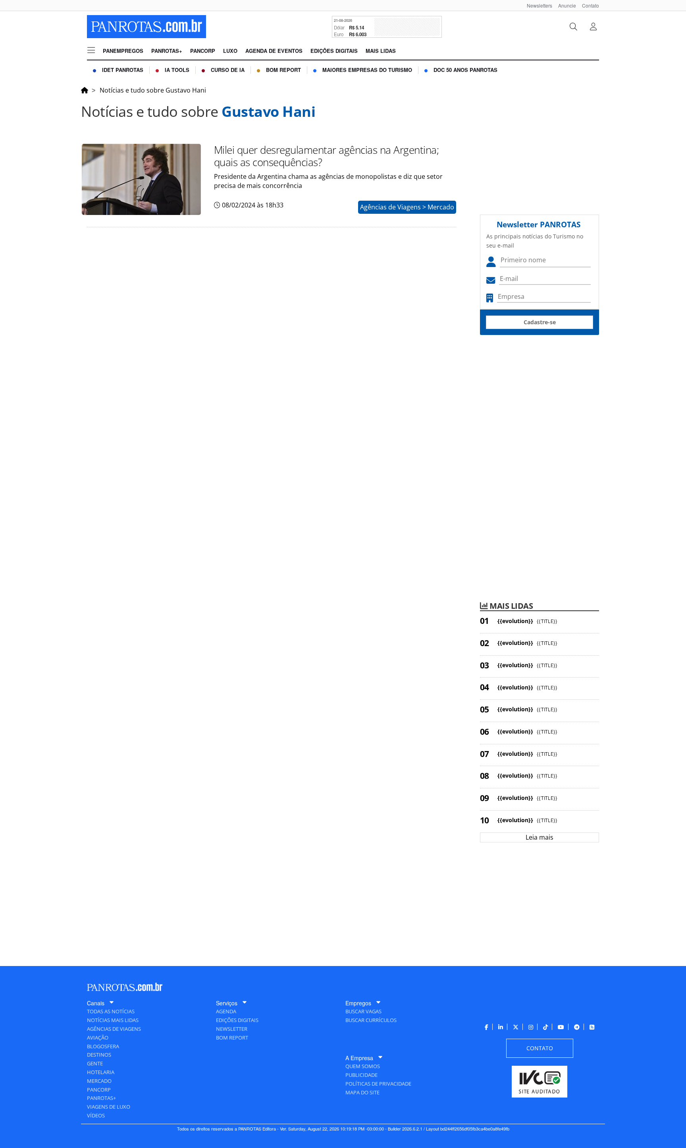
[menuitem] (536, 5)
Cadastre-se (540, 322)
